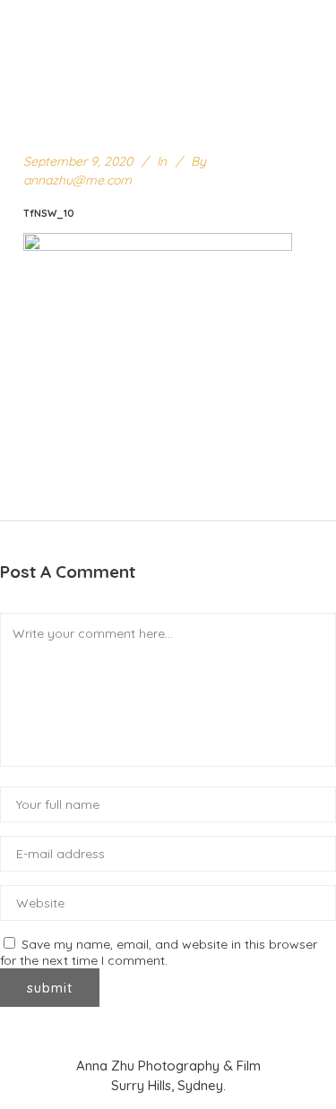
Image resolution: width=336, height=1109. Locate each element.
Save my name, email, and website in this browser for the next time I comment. (158, 952)
